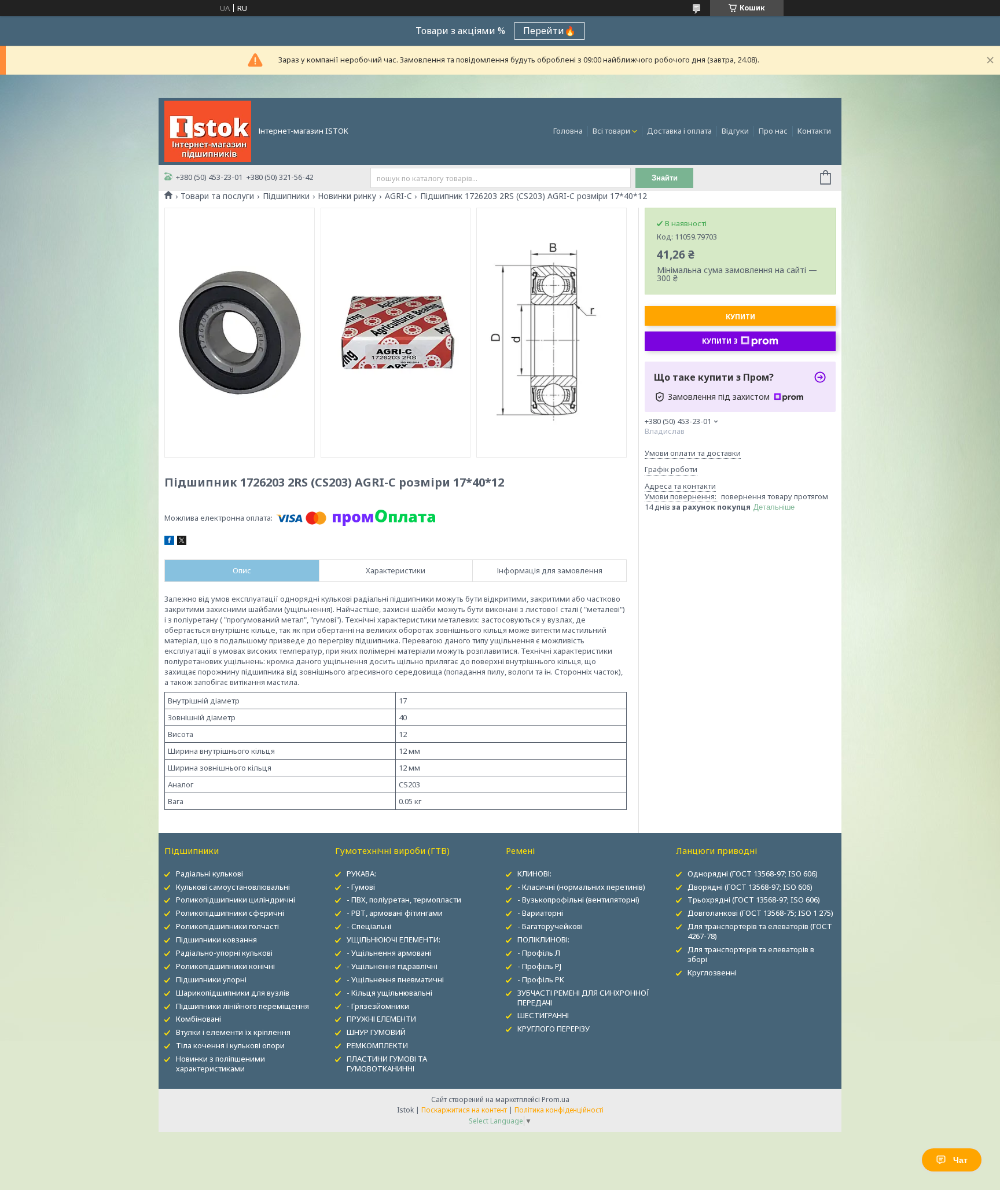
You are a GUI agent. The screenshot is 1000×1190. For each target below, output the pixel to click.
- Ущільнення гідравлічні (392, 966)
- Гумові (361, 887)
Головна (568, 131)
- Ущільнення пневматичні (395, 979)
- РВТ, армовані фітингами (395, 913)
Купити (740, 317)
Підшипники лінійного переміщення (242, 1006)
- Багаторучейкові (550, 926)
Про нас (773, 131)
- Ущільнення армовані (389, 953)
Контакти (814, 131)
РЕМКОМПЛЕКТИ (377, 1045)
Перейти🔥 (549, 30)
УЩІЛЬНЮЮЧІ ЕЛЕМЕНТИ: (393, 939)
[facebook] (169, 542)
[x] (181, 542)
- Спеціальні (369, 926)
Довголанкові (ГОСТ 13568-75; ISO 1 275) (760, 913)
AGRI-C (398, 196)
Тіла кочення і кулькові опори (230, 1045)
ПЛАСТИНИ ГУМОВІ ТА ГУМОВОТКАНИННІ (387, 1063)
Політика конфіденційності (559, 1110)
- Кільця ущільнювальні (389, 993)
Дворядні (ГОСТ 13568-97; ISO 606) (750, 887)
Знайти (665, 178)
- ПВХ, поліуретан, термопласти (404, 899)
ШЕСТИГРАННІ (543, 1015)
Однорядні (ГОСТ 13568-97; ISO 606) (753, 873)
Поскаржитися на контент (464, 1110)
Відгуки (735, 131)
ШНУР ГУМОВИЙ (376, 1032)
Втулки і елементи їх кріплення (233, 1032)
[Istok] (207, 130)
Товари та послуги (217, 196)
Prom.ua (555, 1099)
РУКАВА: (361, 873)
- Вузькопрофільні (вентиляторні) (578, 899)
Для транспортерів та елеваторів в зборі (751, 954)
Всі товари (611, 131)
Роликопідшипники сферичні (230, 913)
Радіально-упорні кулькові (224, 953)
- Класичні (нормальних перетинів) (581, 887)
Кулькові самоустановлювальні (233, 887)
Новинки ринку (347, 196)
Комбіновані (198, 1019)
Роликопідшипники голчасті (227, 926)
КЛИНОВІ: (534, 873)
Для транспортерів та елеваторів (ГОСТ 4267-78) (760, 931)
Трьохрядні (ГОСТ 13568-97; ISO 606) (754, 899)
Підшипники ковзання (216, 939)
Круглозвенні (712, 972)
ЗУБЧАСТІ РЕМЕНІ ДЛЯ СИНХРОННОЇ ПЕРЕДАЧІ (583, 998)
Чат (960, 1160)
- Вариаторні (540, 913)
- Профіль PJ (539, 966)
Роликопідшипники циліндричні (235, 899)
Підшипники (286, 196)
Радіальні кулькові (209, 873)
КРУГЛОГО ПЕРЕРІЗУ (553, 1028)
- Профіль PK (540, 979)
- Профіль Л (538, 953)
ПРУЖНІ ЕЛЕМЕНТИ (381, 1019)
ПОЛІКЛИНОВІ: (543, 939)
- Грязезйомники (378, 1006)
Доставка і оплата (679, 131)
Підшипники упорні (211, 979)
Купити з (720, 341)
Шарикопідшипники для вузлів (232, 993)
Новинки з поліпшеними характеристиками (220, 1063)
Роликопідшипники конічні (225, 966)
